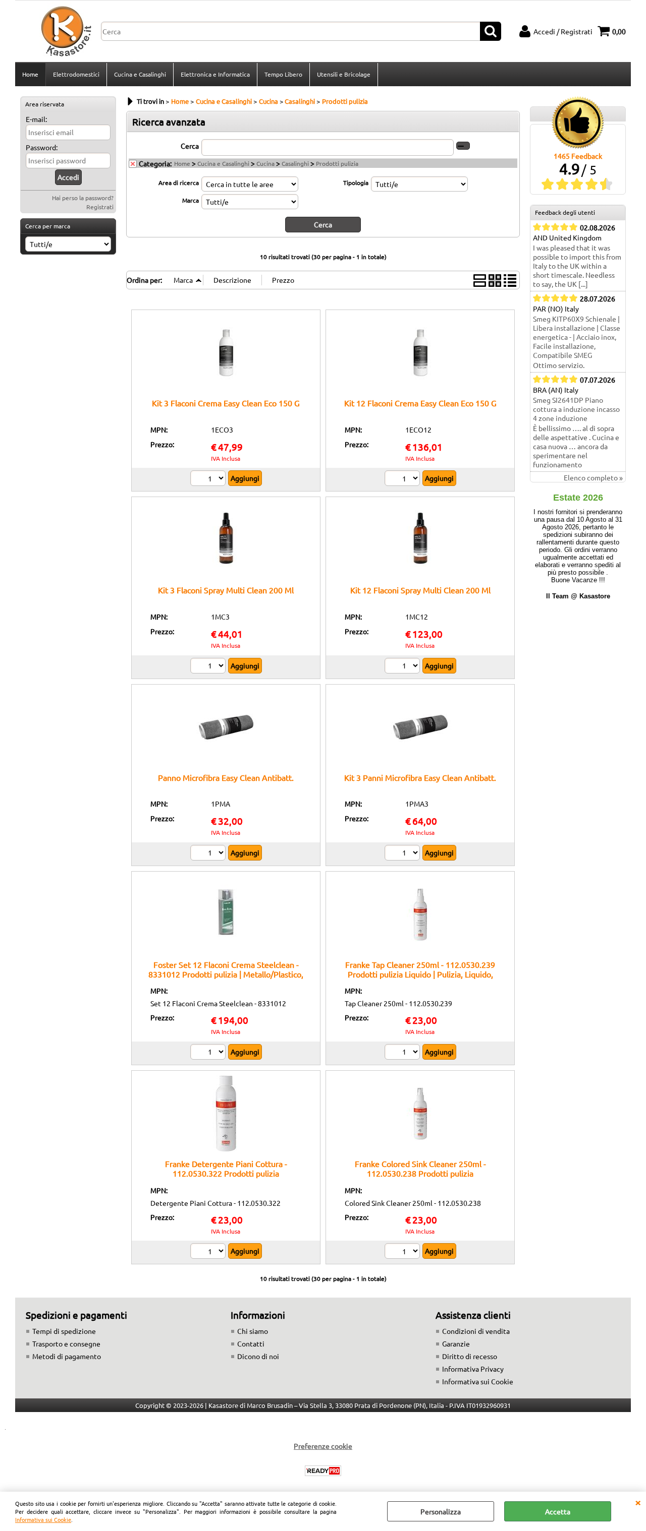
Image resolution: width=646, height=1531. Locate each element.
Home (30, 74)
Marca (190, 200)
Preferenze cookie (323, 1445)
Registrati (100, 207)
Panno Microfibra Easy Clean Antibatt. (226, 777)
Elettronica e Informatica (215, 74)
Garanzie (456, 1343)
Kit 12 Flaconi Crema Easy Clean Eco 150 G (420, 403)
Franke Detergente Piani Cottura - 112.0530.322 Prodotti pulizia (226, 1168)
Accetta (557, 1511)
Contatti (250, 1343)
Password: (42, 147)
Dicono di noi (258, 1356)
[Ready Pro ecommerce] (323, 1471)
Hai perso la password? (83, 198)
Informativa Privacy (473, 1368)
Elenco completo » (593, 477)
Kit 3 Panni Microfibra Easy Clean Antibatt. (420, 777)
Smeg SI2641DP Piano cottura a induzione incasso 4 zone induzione (576, 408)
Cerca (190, 145)
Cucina (265, 163)
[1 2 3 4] (403, 1053)
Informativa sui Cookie (43, 1519)
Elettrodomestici (76, 74)
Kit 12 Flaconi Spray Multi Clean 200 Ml (420, 590)
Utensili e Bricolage (343, 74)
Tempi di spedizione (64, 1330)
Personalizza (440, 1511)
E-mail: (36, 119)
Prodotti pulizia (337, 163)
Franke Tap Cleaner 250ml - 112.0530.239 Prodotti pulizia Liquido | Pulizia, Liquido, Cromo (420, 974)
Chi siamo (252, 1330)
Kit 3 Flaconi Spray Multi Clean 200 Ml (226, 590)
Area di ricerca (178, 182)
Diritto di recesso (469, 1356)
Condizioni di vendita (476, 1330)
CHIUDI (638, 1502)
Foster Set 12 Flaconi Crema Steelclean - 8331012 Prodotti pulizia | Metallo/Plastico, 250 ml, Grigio (225, 974)
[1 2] (209, 479)
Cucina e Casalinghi (140, 74)
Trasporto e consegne (66, 1343)
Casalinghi (295, 163)
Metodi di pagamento (66, 1356)
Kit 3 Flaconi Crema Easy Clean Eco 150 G (226, 403)
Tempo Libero (283, 74)
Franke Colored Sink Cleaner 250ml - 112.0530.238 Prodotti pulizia (420, 1168)
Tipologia (355, 182)
